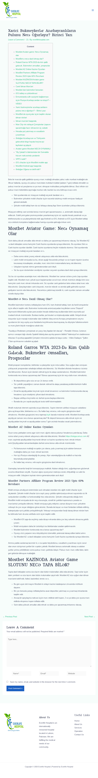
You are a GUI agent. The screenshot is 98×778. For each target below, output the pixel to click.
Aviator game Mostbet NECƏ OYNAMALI (33, 149)
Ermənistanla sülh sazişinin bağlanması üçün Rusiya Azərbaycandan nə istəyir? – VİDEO (33, 100)
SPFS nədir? (21, 159)
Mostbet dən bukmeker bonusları (29, 90)
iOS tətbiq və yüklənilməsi (26, 93)
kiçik (48, 415)
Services (78, 728)
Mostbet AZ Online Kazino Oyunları (30, 69)
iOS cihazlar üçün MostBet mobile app (32, 162)
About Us (78, 724)
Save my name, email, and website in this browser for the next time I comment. (43, 682)
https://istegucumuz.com (76, 436)
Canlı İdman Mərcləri (24, 86)
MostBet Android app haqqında (28, 166)
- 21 (26, 40)
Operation (78, 731)
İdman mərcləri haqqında (26, 121)
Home (76, 721)
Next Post (89, 617)
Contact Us (79, 735)
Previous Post (10, 617)
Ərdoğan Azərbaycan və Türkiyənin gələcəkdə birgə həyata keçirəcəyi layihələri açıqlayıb (30, 141)
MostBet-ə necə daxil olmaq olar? (30, 59)
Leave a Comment (16, 40)
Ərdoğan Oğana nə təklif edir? (28, 169)
